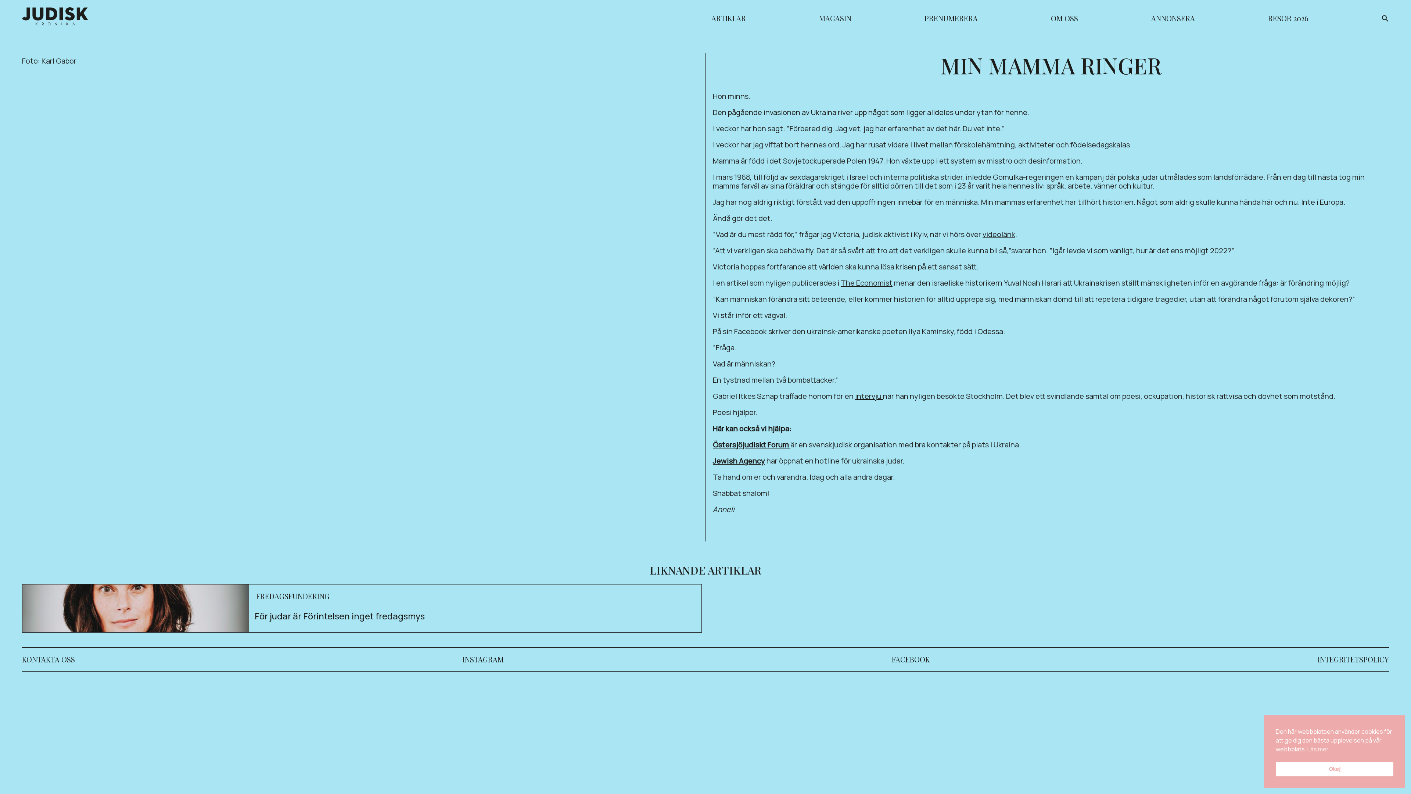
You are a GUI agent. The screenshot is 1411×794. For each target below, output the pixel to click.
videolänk (999, 234)
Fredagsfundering (293, 596)
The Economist (867, 283)
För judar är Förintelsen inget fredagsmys (340, 616)
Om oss (1064, 19)
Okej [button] (1334, 768)
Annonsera (1173, 19)
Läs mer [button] (1318, 749)
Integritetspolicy (1353, 659)
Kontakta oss (48, 659)
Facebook (911, 659)
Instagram (483, 659)
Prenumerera (951, 19)
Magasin (835, 19)
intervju (869, 396)
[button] (1385, 19)
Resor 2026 (1288, 19)
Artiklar (728, 19)
